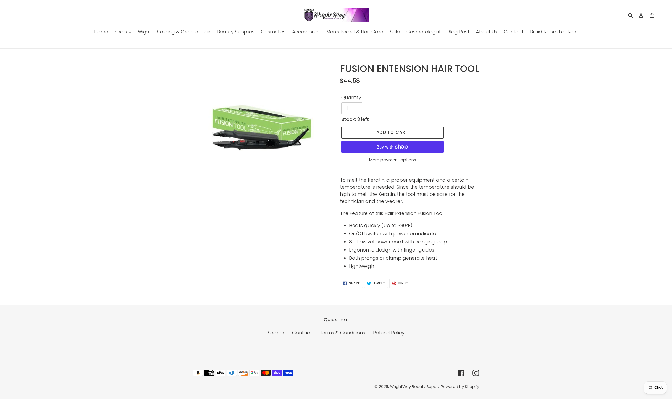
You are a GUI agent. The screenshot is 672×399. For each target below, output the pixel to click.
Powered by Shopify (460, 386)
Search (276, 332)
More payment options (392, 160)
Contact (302, 332)
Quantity (351, 97)
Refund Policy (389, 332)
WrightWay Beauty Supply (414, 386)
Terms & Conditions (342, 332)
